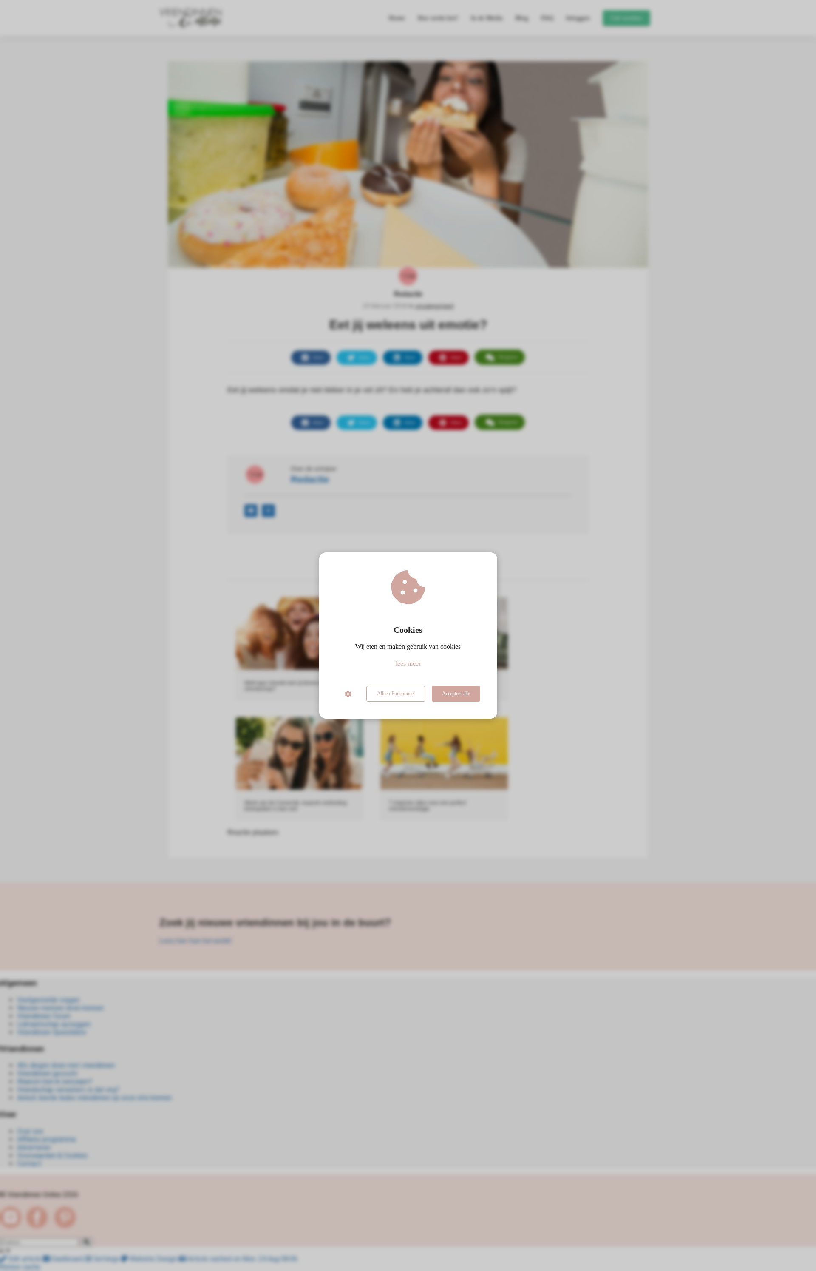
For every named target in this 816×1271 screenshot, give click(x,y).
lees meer (408, 663)
